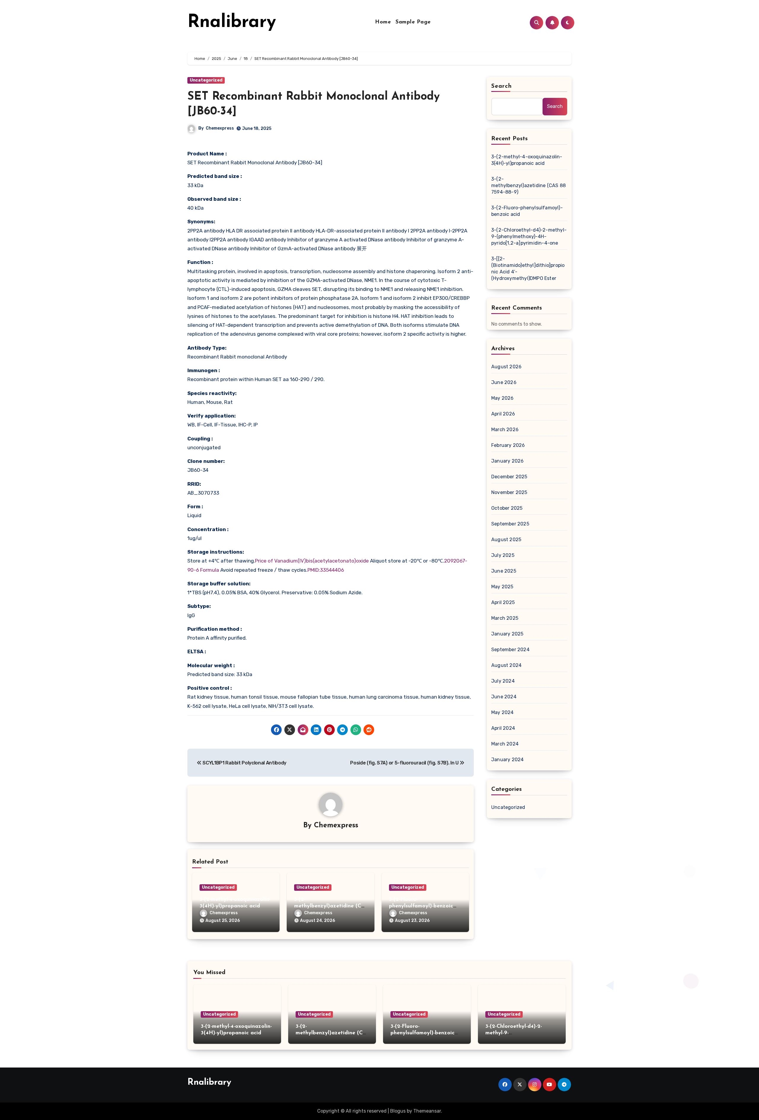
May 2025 (502, 587)
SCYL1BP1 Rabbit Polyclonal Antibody (244, 763)
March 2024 (505, 744)
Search (501, 86)
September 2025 (510, 524)
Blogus (398, 1111)
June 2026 (503, 382)
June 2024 (503, 697)
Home (383, 22)
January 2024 (507, 759)
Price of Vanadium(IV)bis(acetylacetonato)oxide (312, 561)
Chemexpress (220, 128)
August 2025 (506, 539)
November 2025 (509, 492)
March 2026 (505, 429)
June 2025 (503, 571)
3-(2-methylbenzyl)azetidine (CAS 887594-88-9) (329, 906)
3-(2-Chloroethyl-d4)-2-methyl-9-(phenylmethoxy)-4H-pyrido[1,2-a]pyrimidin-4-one (529, 236)
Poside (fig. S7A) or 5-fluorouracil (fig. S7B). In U (405, 763)
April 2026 (503, 414)
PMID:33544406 (325, 570)
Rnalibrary (231, 22)
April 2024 (503, 728)
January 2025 (507, 634)
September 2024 (510, 649)
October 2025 (506, 508)
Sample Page (413, 22)
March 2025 (504, 618)
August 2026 (506, 366)
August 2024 (506, 665)
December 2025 (509, 476)
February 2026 (508, 445)
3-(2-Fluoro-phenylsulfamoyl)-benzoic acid (421, 906)
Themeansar (427, 1111)
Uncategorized (206, 80)
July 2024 (503, 681)
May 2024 (502, 712)
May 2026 (502, 398)
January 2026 (507, 461)
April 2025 (503, 602)
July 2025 (502, 555)
